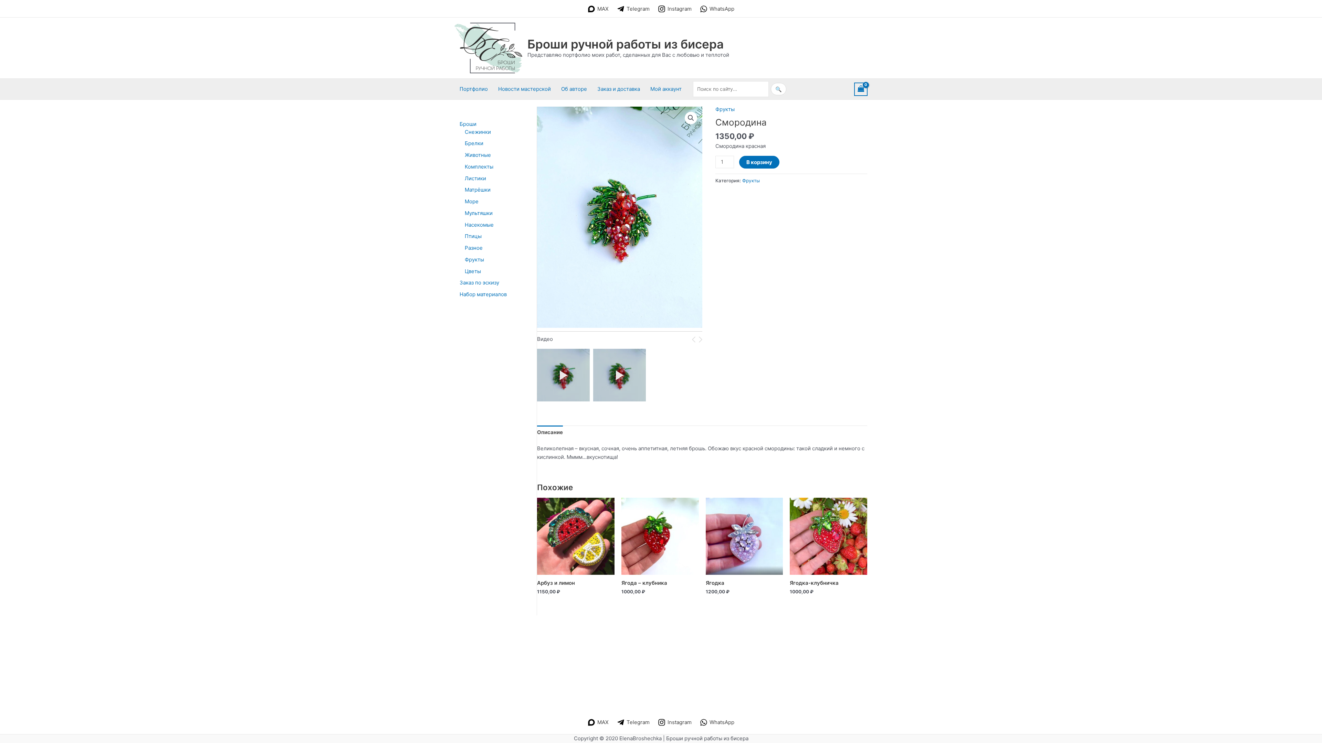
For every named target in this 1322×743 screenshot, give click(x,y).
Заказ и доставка (618, 89)
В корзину (759, 162)
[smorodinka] (619, 375)
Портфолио (474, 89)
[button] (691, 118)
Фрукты (725, 109)
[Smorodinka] (563, 375)
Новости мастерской (524, 89)
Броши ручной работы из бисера (625, 44)
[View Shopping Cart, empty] (861, 89)
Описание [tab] (550, 432)
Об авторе (574, 89)
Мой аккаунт (666, 89)
